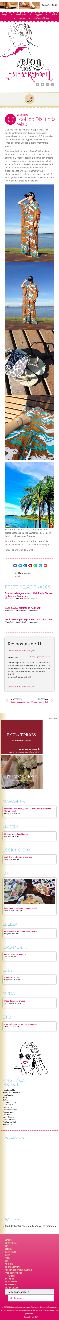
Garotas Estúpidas (10, 1110)
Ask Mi (5, 1097)
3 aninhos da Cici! (11, 977)
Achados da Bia (9, 1090)
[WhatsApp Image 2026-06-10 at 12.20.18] (22, 788)
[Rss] (52, 84)
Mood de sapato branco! (14, 1001)
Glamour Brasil (8, 1112)
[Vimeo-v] (47, 84)
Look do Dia (23, 115)
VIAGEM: (10, 827)
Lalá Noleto (7, 1115)
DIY (6, 1246)
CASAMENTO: (15, 947)
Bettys (5, 1100)
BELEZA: (10, 924)
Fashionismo (7, 1107)
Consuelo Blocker (9, 1102)
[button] (15, 565)
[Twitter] (37, 84)
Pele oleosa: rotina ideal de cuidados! (20, 931)
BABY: (8, 970)
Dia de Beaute (8, 1105)
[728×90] (29, 8)
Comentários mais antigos (21, 650)
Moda (7, 1258)
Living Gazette (8, 1117)
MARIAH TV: (14, 801)
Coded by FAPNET (31, 1317)
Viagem (8, 1240)
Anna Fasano (8, 1095)
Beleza (8, 1249)
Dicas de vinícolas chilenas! (16, 834)
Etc (7, 1261)
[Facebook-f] (42, 84)
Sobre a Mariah (12, 1267)
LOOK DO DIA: (16, 850)
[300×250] (22, 753)
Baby (7, 1255)
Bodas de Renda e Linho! (15, 954)
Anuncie (9, 1264)
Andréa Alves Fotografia (12, 1092)
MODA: (9, 993)
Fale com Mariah (13, 1273)
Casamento (11, 1252)
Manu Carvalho (9, 1119)
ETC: (7, 1017)
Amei (17, 576)
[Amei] (16, 573)
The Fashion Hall (9, 1122)
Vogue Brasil (7, 1124)
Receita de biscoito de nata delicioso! (20, 908)
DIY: (6, 873)
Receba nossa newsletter (18, 1270)
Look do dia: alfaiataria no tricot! (23, 607)
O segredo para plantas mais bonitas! (20, 1024)
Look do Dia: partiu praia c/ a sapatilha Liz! (28, 619)
